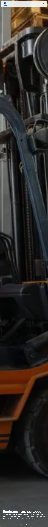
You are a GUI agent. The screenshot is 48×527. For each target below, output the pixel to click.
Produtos (25, 4)
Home (12, 4)
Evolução (41, 4)
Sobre (18, 4)
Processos (33, 4)
